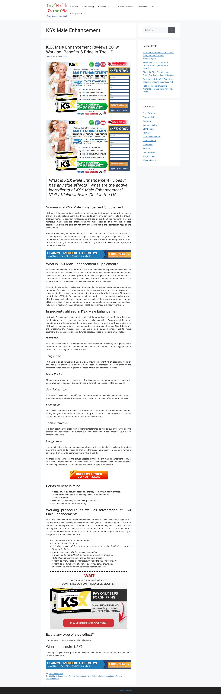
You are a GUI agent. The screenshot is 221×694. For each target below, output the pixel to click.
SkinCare (74, 7)
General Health (104, 7)
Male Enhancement (126, 7)
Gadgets (147, 121)
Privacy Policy (76, 13)
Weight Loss (156, 7)
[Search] (171, 30)
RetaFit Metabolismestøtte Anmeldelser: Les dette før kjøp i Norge (158, 89)
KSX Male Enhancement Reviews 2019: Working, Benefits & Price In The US (82, 49)
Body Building (88, 7)
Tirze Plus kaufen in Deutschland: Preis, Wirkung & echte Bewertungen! (158, 55)
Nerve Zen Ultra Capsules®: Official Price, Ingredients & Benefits (155, 65)
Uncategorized (149, 152)
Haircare (147, 133)
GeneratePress (125, 690)
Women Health (149, 160)
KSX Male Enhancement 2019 (79, 676)
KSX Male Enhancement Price (103, 676)
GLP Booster (148, 129)
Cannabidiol (148, 117)
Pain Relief (142, 7)
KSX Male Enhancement (58, 676)
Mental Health (149, 140)
